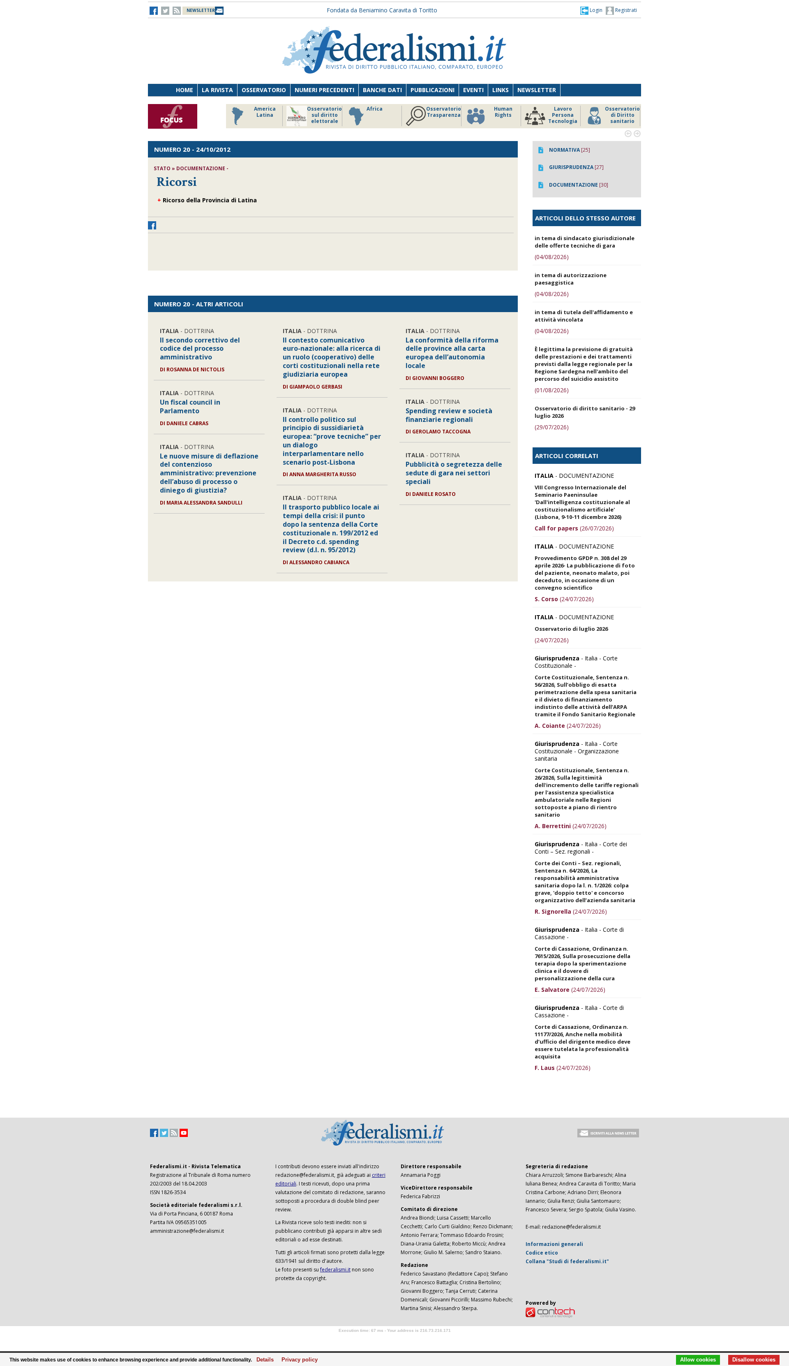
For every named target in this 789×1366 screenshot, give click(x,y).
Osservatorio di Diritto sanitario (622, 115)
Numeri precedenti (324, 90)
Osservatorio (264, 90)
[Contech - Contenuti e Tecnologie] (550, 1311)
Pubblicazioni (432, 90)
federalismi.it (335, 1269)
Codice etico (542, 1252)
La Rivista (217, 90)
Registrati (625, 10)
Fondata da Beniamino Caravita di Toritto (382, 10)
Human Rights (503, 112)
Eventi (473, 90)
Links (500, 90)
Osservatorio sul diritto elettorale (324, 115)
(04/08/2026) (552, 257)
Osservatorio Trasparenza (443, 112)
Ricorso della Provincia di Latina (210, 200)
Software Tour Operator (394, 1340)
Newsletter (536, 90)
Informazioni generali (554, 1244)
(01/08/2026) (552, 390)
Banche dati (382, 90)
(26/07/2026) (574, 528)
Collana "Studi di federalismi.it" (567, 1261)
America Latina (265, 112)
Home (184, 90)
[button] (591, 10)
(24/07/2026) (564, 599)
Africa (375, 109)
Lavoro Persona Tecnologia (562, 115)
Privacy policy (297, 1360)
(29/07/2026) (552, 427)
